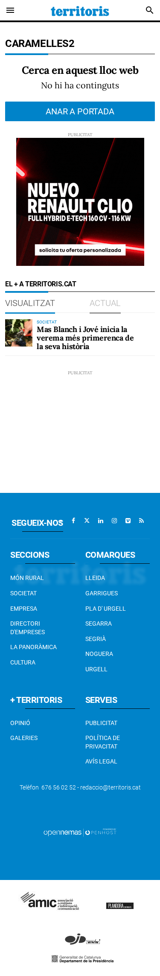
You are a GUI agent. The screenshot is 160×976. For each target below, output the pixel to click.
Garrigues (101, 593)
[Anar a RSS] (141, 520)
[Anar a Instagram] (114, 520)
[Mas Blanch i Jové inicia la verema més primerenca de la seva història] (18, 333)
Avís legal (101, 761)
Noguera (99, 653)
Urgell (96, 669)
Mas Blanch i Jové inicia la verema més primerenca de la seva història (85, 337)
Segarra (98, 623)
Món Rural (27, 577)
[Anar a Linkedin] (101, 520)
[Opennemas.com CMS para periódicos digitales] (80, 831)
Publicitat (101, 723)
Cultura (22, 662)
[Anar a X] (87, 520)
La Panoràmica (33, 647)
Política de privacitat (102, 742)
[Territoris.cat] (80, 10)
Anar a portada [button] (80, 111)
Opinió (20, 723)
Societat (23, 593)
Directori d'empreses (27, 627)
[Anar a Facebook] (73, 520)
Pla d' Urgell (105, 608)
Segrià (95, 638)
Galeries (24, 737)
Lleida (95, 577)
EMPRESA (23, 608)
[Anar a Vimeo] (128, 520)
